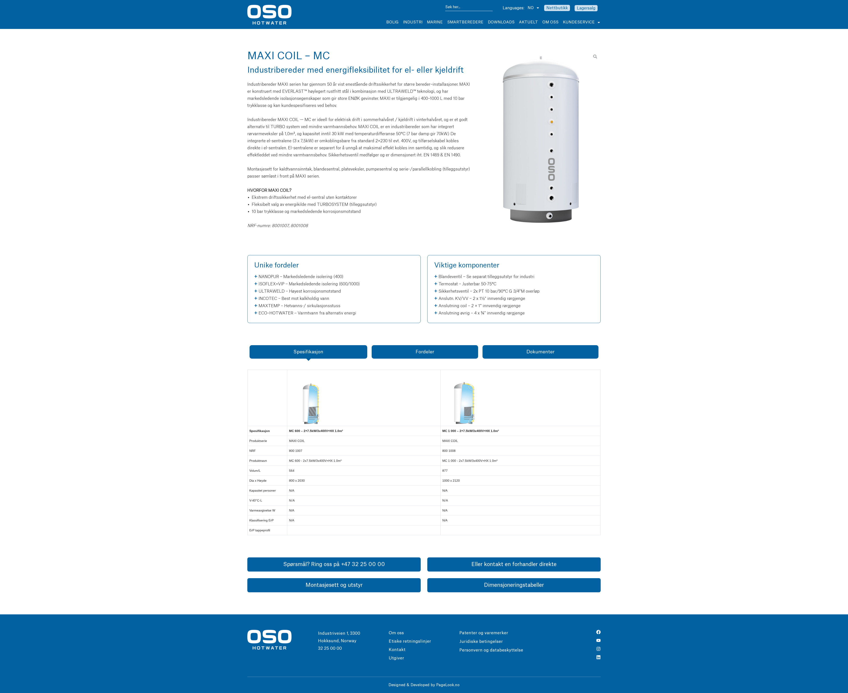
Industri (412, 22)
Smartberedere (465, 22)
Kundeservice (579, 22)
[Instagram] (598, 649)
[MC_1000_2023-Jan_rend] (540, 142)
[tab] (308, 352)
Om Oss (550, 22)
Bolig (392, 22)
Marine (435, 22)
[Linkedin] (598, 657)
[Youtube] (598, 640)
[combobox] (469, 8)
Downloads (501, 22)
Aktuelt (528, 22)
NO (531, 8)
